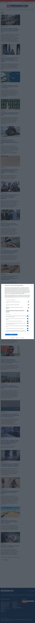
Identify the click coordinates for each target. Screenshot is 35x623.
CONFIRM (11, 334)
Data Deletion (13, 337)
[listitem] (17, 314)
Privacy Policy (22, 337)
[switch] (28, 301)
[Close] (32, 285)
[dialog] (17, 311)
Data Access (17, 337)
